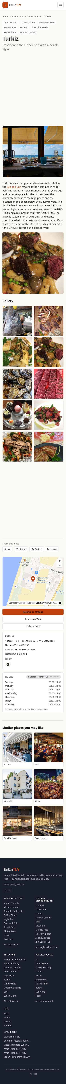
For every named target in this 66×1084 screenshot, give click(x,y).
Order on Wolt (33, 626)
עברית (8, 890)
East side (40, 925)
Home (5, 16)
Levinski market (12, 1036)
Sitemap (8, 1025)
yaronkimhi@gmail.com (14, 884)
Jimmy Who (41, 979)
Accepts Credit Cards (14, 959)
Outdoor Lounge (12, 967)
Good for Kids (11, 971)
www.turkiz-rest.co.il (25, 649)
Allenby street (42, 937)
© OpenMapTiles (28, 602)
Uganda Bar (41, 983)
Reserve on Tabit (33, 619)
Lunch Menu (10, 995)
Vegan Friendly (11, 903)
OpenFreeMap (15, 602)
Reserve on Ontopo (33, 611)
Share (7, 549)
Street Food (9, 927)
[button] (33, 579)
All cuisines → (11, 944)
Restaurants (18, 16)
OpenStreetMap (51, 602)
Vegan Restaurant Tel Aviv (17, 1056)
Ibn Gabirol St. (42, 941)
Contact (8, 1021)
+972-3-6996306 (21, 645)
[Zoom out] (59, 565)
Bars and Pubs (11, 923)
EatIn (11, 869)
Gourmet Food (34, 16)
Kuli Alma (40, 991)
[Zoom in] (59, 560)
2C (36, 959)
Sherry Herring (43, 967)
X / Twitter (36, 549)
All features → (11, 1001)
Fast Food (8, 939)
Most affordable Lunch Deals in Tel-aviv (15, 1044)
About (7, 1017)
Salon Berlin (41, 963)
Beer (6, 991)
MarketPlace (41, 929)
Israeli (7, 935)
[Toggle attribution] (60, 603)
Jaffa (37, 921)
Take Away (9, 975)
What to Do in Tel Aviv (15, 1048)
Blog (6, 1013)
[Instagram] (35, 1074)
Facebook (52, 549)
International (28, 22)
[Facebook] (30, 1074)
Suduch (39, 971)
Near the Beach (40, 27)
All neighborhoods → (46, 947)
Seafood (24, 27)
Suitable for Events (13, 911)
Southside (40, 909)
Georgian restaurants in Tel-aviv (16, 1040)
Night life (8, 919)
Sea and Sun (10, 32)
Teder (38, 995)
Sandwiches (10, 983)
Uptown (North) (28, 32)
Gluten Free (10, 931)
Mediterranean (47, 22)
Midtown (40, 905)
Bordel (38, 987)
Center (38, 913)
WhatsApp (21, 549)
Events (7, 979)
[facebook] (8, 664)
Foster (38, 975)
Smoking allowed (12, 987)
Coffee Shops (10, 915)
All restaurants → (44, 1001)
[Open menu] (60, 5)
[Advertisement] (33, 88)
